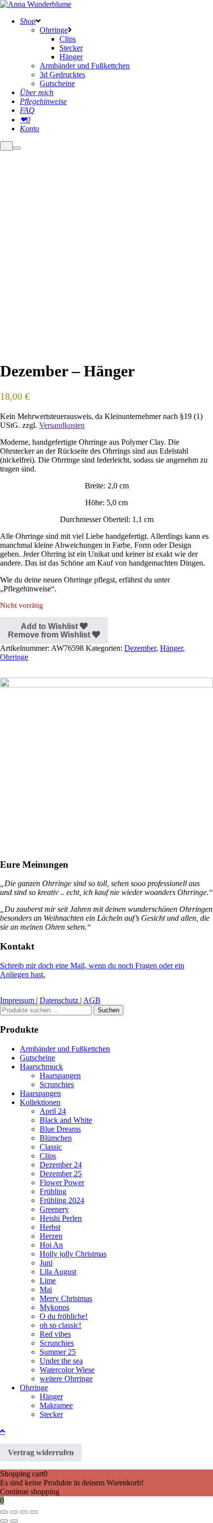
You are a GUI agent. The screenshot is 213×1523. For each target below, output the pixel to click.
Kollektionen (40, 1102)
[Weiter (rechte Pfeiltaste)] (14, 1521)
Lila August (58, 1271)
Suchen (108, 1010)
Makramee (56, 1405)
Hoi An (51, 1245)
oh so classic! (60, 1325)
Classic (51, 1147)
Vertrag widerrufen (41, 1452)
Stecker (51, 1414)
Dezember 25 (61, 1173)
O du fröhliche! (64, 1316)
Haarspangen (60, 1075)
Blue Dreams (60, 1129)
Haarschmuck (41, 1066)
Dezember (140, 648)
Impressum (18, 1000)
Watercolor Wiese (67, 1369)
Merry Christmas (66, 1298)
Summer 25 (58, 1352)
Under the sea (61, 1361)
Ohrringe (14, 657)
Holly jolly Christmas (73, 1254)
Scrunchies (57, 1084)
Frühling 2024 (62, 1200)
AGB (92, 1000)
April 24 (53, 1111)
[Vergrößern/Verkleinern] (4, 1512)
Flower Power (62, 1182)
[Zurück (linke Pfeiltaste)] (4, 1521)
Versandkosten (62, 425)
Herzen (51, 1236)
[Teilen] (24, 1512)
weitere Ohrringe (66, 1378)
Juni (46, 1263)
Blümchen (56, 1138)
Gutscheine (37, 1057)
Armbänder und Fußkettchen (65, 1049)
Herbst (50, 1227)
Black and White (66, 1120)
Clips (48, 1156)
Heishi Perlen (61, 1218)
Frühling (53, 1191)
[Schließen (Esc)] (34, 1512)
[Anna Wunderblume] (35, 4)
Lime (48, 1280)
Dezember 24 (61, 1164)
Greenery (54, 1209)
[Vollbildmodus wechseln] (14, 1512)
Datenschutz (60, 1000)
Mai (46, 1289)
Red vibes (55, 1334)
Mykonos (54, 1307)
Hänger (171, 648)
